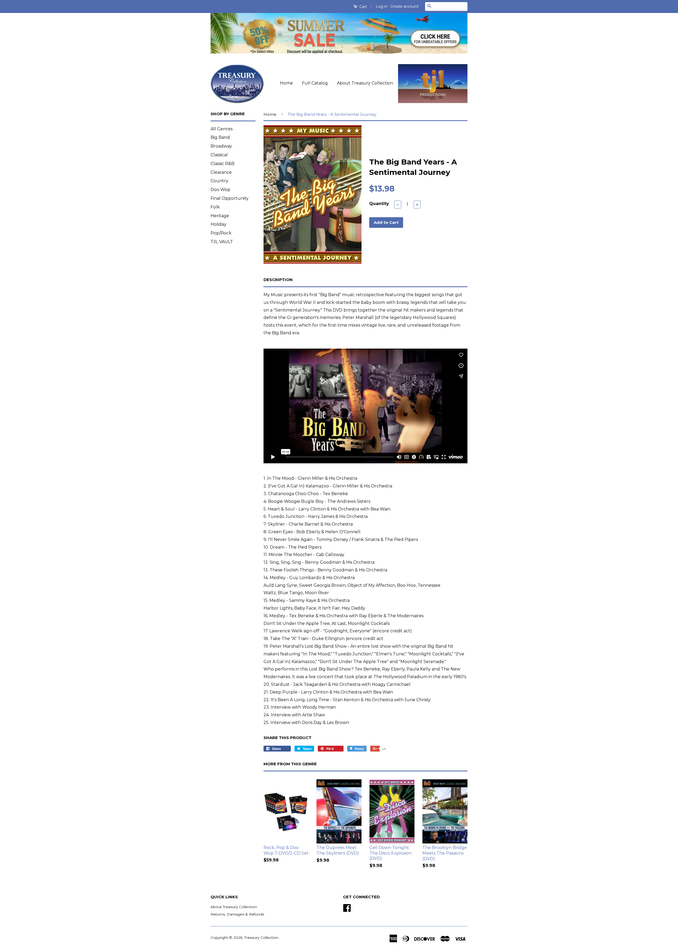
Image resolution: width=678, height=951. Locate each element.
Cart (362, 6)
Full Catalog (315, 83)
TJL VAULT (222, 241)
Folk (215, 207)
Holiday (218, 224)
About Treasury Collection (365, 83)
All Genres (222, 128)
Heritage (220, 215)
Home (286, 83)
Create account (404, 6)
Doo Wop (220, 189)
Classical (219, 154)
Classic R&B (222, 163)
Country (219, 180)
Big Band (220, 137)
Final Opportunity (229, 198)
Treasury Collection (261, 937)
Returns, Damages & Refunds (237, 914)
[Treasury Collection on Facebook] (347, 907)
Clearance (221, 172)
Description (278, 279)
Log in (381, 6)
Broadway (221, 146)
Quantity (379, 203)
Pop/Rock (221, 232)
